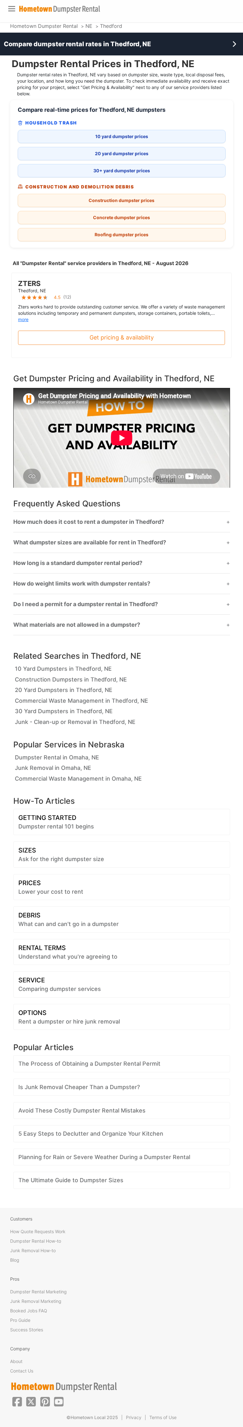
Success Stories (26, 1329)
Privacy (133, 1417)
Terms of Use (163, 1417)
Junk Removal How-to (33, 1250)
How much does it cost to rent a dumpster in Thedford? (88, 522)
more (23, 319)
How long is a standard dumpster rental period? (77, 563)
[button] (17, 1401)
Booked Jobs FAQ (28, 1310)
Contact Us (21, 1370)
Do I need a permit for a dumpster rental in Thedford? (85, 604)
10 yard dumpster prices (121, 136)
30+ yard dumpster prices (121, 170)
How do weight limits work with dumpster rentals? (81, 583)
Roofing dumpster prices (121, 234)
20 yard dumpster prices (121, 153)
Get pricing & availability (122, 337)
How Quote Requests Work (37, 1231)
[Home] (59, 9)
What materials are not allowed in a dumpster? (76, 625)
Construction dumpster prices (121, 200)
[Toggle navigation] (11, 8)
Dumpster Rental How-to (35, 1241)
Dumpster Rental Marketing (38, 1291)
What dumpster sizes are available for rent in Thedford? (89, 542)
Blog (14, 1260)
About (16, 1361)
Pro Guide (20, 1320)
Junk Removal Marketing (35, 1301)
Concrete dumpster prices (121, 217)
